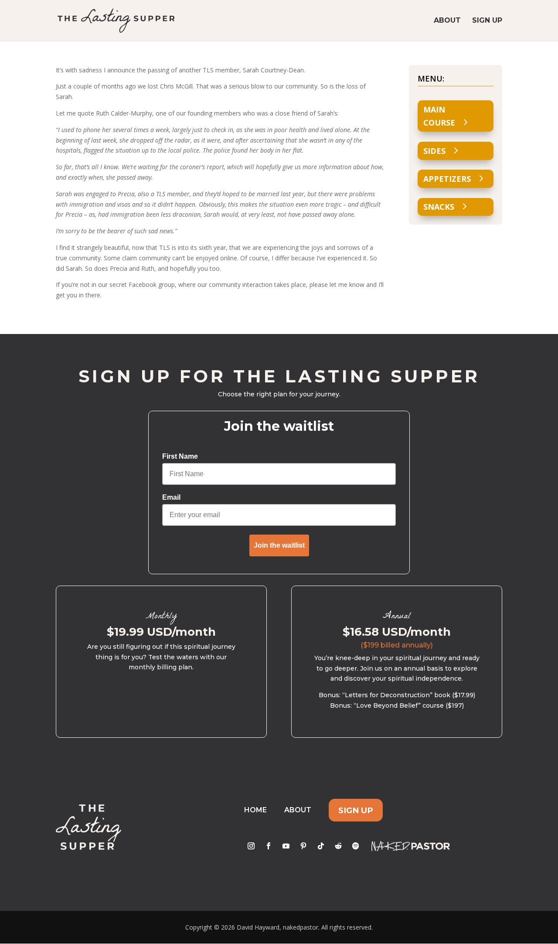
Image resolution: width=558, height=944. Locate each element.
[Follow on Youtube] (286, 846)
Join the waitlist (279, 545)
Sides (434, 151)
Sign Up (487, 20)
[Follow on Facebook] (269, 846)
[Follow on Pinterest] (303, 846)
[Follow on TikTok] (321, 846)
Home (255, 810)
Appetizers (447, 179)
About (447, 20)
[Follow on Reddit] (338, 846)
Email (171, 497)
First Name (180, 456)
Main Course (439, 116)
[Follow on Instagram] (251, 846)
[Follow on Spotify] (356, 846)
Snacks (438, 206)
